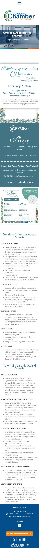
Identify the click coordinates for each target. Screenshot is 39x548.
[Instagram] (24, 539)
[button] (19, 3)
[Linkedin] (19, 539)
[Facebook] (15, 539)
